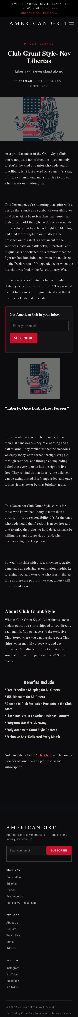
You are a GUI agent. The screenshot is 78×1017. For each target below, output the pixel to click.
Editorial (11, 883)
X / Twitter (12, 987)
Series (10, 942)
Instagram (12, 968)
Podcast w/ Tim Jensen (21, 903)
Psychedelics (14, 896)
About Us (12, 922)
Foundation (13, 877)
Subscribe (23, 337)
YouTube (12, 974)
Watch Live (13, 935)
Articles (11, 948)
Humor (10, 890)
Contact (11, 929)
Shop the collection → (39, 13)
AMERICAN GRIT (39, 23)
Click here (45, 755)
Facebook (12, 981)
